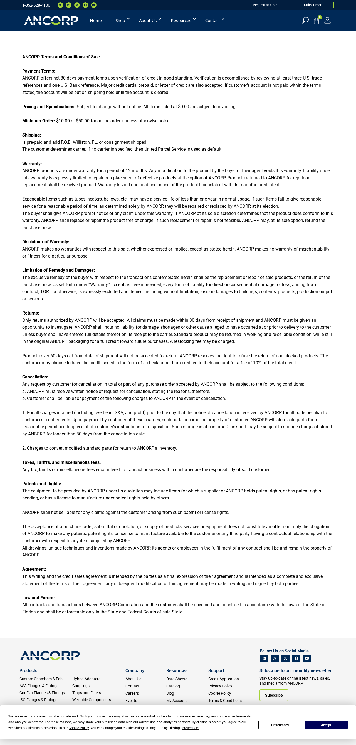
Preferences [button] (190, 728)
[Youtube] (94, 5)
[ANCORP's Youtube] (307, 659)
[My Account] (327, 20)
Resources (176, 670)
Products (28, 670)
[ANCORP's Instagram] (275, 659)
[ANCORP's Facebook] (296, 659)
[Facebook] (85, 5)
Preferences (280, 725)
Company (134, 670)
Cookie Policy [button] (79, 728)
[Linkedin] (60, 5)
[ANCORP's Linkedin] (264, 659)
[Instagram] (68, 5)
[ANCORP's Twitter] (285, 659)
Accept (326, 725)
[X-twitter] (77, 5)
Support (216, 670)
